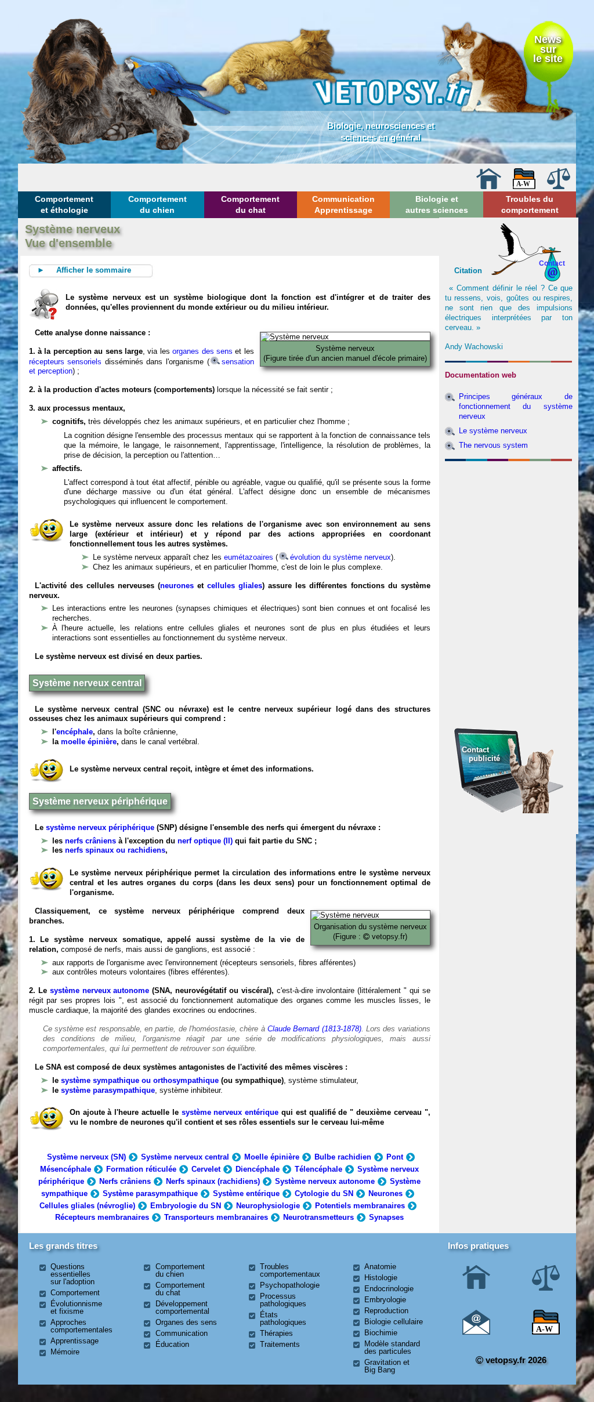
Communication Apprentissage (343, 204)
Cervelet (205, 1169)
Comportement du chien (157, 204)
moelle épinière (89, 741)
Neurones (385, 1193)
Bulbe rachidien (342, 1157)
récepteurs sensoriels (65, 361)
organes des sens (202, 351)
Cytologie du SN (324, 1193)
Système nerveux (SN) (86, 1157)
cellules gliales (234, 585)
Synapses (386, 1217)
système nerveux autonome (100, 990)
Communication (181, 1333)
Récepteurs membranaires (102, 1217)
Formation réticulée (141, 1169)
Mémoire (64, 1351)
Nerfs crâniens (125, 1181)
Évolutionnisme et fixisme (76, 1307)
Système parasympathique (150, 1193)
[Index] (524, 186)
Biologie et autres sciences (436, 204)
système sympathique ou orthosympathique (140, 1080)
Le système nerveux (493, 430)
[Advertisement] (509, 528)
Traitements (280, 1344)
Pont (394, 1157)
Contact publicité (481, 753)
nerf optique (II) (204, 840)
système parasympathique (108, 1090)
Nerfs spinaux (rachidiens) (213, 1181)
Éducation (172, 1344)
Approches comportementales (81, 1326)
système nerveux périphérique (100, 827)
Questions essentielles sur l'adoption (72, 1274)
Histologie (380, 1277)
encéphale (74, 731)
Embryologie (385, 1299)
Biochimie (380, 1332)
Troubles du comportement (530, 204)
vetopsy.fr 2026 (514, 1360)
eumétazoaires (248, 557)
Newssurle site (548, 48)
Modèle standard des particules (392, 1347)
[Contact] (476, 1332)
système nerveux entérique (230, 1112)
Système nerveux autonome (325, 1181)
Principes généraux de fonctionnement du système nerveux (516, 406)
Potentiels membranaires (360, 1205)
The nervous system (493, 445)
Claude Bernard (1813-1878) (314, 1028)
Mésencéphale (65, 1169)
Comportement (75, 1292)
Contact (552, 263)
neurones (177, 585)
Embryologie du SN (185, 1205)
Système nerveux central (185, 1157)
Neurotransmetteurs (318, 1217)
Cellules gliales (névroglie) (87, 1205)
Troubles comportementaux (290, 1270)
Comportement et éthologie (64, 204)
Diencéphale (258, 1169)
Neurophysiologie (268, 1205)
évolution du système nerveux (340, 557)
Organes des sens (186, 1322)
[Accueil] (488, 186)
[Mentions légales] (558, 186)
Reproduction (386, 1310)
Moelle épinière (271, 1157)
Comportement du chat (250, 204)
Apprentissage (74, 1340)
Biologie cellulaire (393, 1321)
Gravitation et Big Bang (387, 1366)
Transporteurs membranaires (216, 1217)
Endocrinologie (389, 1288)
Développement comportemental (182, 1307)
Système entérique (246, 1193)
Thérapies (276, 1333)
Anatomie (380, 1266)
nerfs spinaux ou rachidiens (115, 850)
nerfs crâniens (90, 840)
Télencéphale (318, 1169)
